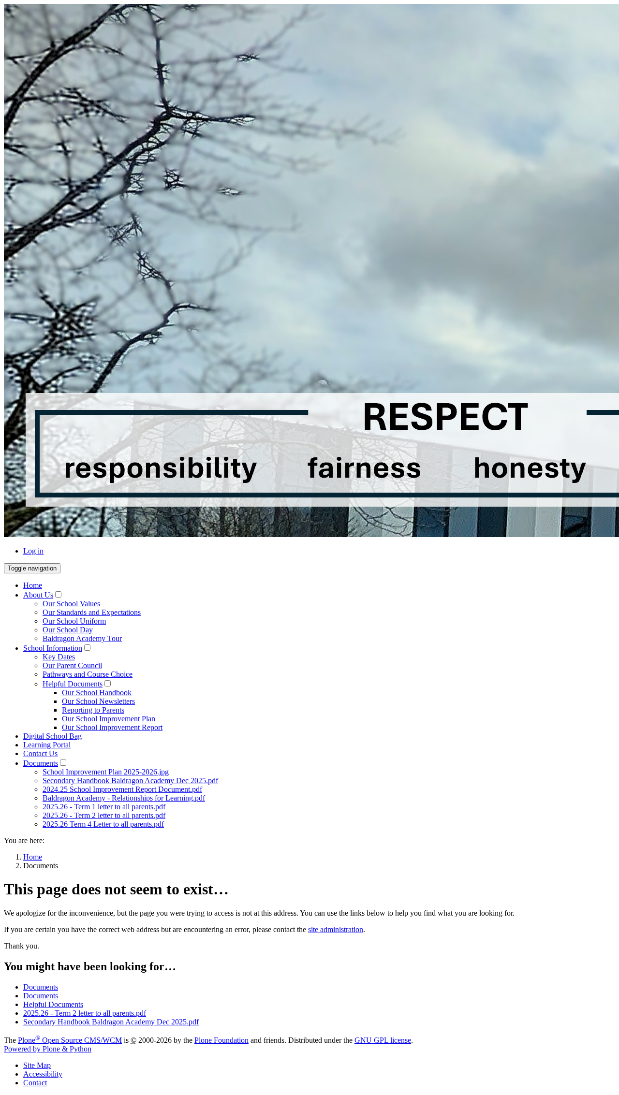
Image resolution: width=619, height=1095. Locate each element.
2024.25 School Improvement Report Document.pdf (122, 789)
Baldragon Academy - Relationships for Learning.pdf (124, 798)
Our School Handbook (97, 692)
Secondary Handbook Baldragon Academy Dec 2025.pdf (130, 780)
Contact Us (40, 753)
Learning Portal (47, 745)
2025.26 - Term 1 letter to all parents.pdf (104, 807)
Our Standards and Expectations (92, 612)
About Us (38, 595)
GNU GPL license (382, 1040)
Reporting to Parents (93, 710)
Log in (33, 551)
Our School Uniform (74, 621)
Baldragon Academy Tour (82, 638)
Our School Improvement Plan (108, 719)
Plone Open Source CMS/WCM (70, 1040)
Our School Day (68, 630)
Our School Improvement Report (112, 727)
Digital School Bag (52, 736)
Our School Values (71, 603)
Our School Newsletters (98, 701)
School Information (52, 648)
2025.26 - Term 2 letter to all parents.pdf (104, 815)
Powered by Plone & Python (47, 1049)
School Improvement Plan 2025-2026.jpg (106, 772)
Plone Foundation (221, 1040)
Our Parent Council (72, 665)
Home (32, 585)
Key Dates (59, 657)
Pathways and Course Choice (88, 674)
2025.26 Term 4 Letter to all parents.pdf (103, 824)
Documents (40, 763)
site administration (335, 929)
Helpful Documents (73, 684)
